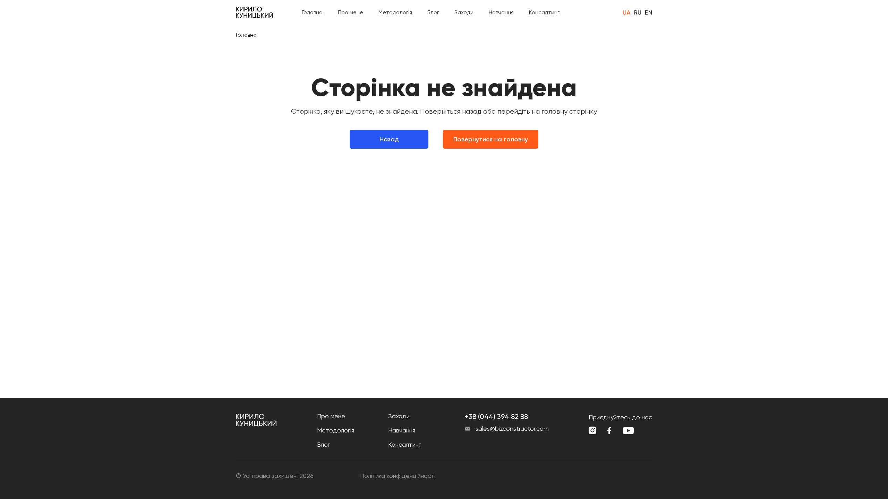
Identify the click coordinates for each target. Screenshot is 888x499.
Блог (433, 12)
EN (648, 12)
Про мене (350, 12)
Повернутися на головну (490, 139)
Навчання (501, 12)
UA (627, 12)
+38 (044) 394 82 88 (496, 416)
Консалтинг (544, 12)
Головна (312, 12)
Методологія (395, 12)
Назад (389, 139)
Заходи (463, 12)
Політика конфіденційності (398, 475)
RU (637, 12)
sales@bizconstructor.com (512, 429)
